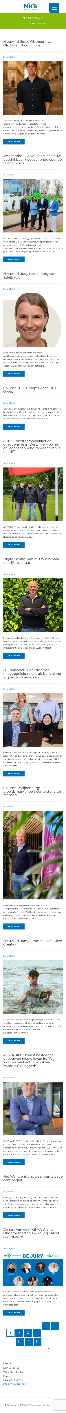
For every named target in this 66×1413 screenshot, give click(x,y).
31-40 (20, 1343)
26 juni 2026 (9, 57)
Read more (14, 141)
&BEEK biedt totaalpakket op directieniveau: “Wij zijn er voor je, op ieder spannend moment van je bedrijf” (32, 446)
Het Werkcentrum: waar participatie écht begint (33, 1178)
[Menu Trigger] (54, 8)
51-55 (37, 1343)
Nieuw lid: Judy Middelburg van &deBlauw (29, 275)
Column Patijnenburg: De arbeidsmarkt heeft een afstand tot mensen (32, 791)
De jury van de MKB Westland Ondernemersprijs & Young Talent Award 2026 (31, 1233)
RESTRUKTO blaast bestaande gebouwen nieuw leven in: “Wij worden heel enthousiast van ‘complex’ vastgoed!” (28, 1060)
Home (24, 23)
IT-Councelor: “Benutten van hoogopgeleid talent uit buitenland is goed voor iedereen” (32, 673)
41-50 (29, 1343)
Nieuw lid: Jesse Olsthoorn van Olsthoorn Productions (28, 43)
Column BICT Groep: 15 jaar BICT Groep (30, 390)
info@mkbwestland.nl (15, 1383)
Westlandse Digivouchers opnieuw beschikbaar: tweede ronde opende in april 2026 (32, 159)
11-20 (46, 1327)
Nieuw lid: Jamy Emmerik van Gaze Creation (32, 943)
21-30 (55, 1327)
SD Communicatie (52, 1405)
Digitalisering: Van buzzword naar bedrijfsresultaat (31, 561)
